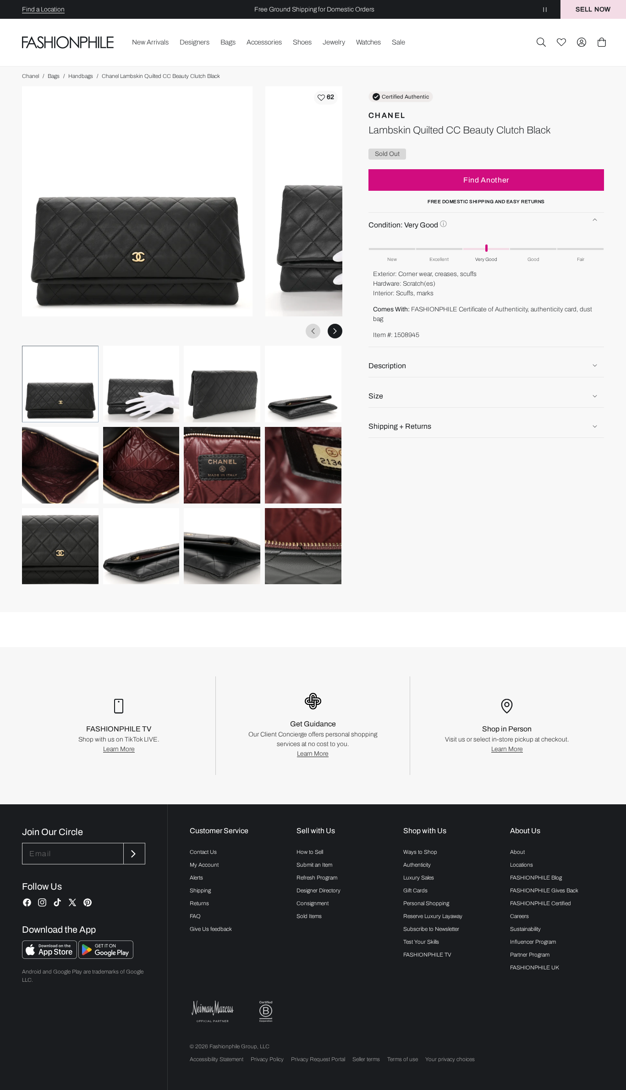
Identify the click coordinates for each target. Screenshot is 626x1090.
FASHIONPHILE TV (427, 955)
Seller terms (366, 1059)
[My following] (561, 42)
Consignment (313, 903)
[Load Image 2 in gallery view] (141, 384)
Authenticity (417, 865)
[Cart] (602, 42)
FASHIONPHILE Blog (536, 877)
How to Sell (310, 852)
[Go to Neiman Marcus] (213, 1011)
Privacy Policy (267, 1059)
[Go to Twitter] (72, 902)
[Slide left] (313, 331)
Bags (54, 76)
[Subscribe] (133, 853)
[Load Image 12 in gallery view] (303, 546)
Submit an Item (314, 865)
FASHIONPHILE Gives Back (544, 890)
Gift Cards (415, 890)
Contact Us (203, 852)
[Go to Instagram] (42, 902)
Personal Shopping (426, 903)
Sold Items (309, 916)
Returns (199, 903)
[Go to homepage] (68, 42)
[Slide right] (335, 331)
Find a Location (43, 9)
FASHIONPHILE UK (534, 967)
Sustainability (525, 929)
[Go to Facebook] (27, 902)
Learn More (119, 749)
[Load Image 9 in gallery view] (60, 546)
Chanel (30, 76)
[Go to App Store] (50, 956)
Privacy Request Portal (318, 1059)
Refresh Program (317, 877)
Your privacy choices (450, 1059)
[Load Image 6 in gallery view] (141, 465)
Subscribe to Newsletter (431, 929)
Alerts (196, 877)
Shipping (200, 890)
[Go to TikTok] (57, 902)
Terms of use (402, 1059)
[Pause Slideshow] (544, 9)
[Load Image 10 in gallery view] (141, 546)
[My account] (581, 42)
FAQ (195, 916)
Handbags (80, 76)
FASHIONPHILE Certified (540, 903)
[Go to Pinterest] (87, 902)
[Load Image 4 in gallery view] (303, 384)
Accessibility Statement (216, 1059)
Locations (521, 865)
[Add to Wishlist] (326, 98)
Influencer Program (533, 942)
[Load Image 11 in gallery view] (222, 546)
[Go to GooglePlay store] (105, 956)
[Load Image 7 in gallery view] (222, 465)
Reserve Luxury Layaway (432, 916)
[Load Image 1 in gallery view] (60, 384)
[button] (541, 42)
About (517, 852)
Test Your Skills (421, 942)
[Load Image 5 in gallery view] (60, 465)
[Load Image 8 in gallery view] (303, 465)
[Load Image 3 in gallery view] (222, 384)
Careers (519, 916)
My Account (204, 865)
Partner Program (529, 955)
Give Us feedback (211, 929)
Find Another (486, 179)
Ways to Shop (420, 852)
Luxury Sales (418, 877)
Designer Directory (318, 890)
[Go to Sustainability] (265, 1012)
